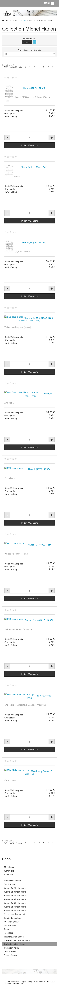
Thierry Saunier (11, 955)
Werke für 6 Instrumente (15, 903)
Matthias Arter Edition (14, 936)
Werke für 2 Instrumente (15, 888)
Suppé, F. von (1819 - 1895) (39, 620)
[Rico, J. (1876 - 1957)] (8, 91)
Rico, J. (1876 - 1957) (34, 87)
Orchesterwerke (11, 921)
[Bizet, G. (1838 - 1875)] (19, 694)
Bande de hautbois (12, 918)
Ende (20, 67)
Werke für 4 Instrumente (15, 895)
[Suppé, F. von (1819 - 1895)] (13, 619)
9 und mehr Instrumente (15, 914)
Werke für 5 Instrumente (15, 899)
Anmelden (8, 874)
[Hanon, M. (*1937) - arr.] (8, 246)
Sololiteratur (9, 884)
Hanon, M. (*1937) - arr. (34, 242)
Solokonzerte (10, 925)
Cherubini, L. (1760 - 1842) (34, 167)
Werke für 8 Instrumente (15, 910)
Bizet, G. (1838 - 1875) (40, 696)
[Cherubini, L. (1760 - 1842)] (8, 171)
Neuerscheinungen (12, 880)
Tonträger (8, 932)
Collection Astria (11, 947)
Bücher (7, 929)
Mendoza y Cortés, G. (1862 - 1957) (38, 772)
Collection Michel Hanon (15, 944)
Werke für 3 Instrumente (15, 891)
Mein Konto (9, 867)
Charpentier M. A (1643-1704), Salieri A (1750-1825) (36, 319)
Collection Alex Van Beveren (17, 940)
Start (6, 66)
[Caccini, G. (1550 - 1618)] (22, 392)
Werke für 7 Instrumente (15, 906)
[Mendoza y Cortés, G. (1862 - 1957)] (16, 770)
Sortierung (27, 42)
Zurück (14, 66)
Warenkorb (9, 870)
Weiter (11, 67)
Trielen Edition (10, 951)
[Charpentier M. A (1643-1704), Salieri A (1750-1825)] (13, 316)
